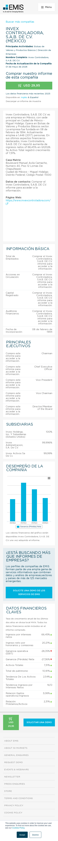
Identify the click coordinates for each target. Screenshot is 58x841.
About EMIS (11, 741)
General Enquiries (16, 755)
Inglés (24, 97)
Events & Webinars (16, 770)
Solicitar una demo (39, 722)
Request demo (13, 762)
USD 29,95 (31, 85)
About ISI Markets (15, 748)
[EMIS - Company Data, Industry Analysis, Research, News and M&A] (13, 9)
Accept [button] (22, 834)
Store (8, 791)
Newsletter (12, 777)
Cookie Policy (13, 813)
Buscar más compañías (20, 22)
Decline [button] (35, 834)
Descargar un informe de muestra (23, 101)
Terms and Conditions (18, 798)
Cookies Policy (18, 827)
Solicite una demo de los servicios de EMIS (29, 592)
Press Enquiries (14, 784)
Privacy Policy (13, 805)
